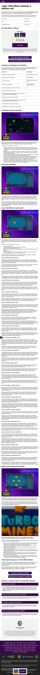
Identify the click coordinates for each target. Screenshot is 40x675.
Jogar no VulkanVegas (32, 650)
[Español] (34, 14)
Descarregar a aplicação (8, 644)
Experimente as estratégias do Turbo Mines (20, 60)
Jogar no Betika (26, 644)
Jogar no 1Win (12, 642)
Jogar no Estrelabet (27, 645)
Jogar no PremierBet (9, 648)
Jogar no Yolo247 (16, 652)
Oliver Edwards (20, 628)
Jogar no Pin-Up (16, 647)
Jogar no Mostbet (35, 645)
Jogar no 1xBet (19, 642)
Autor (15, 644)
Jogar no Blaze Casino (6, 645)
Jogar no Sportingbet (8, 650)
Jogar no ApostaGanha (31, 642)
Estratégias (15, 650)
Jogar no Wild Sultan (23, 652)
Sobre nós (24, 642)
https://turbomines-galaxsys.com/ (27, 672)
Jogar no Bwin (12, 645)
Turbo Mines (7, 642)
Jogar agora (20, 45)
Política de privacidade (17, 648)
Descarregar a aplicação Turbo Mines (20, 57)
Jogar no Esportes (19, 645)
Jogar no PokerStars (31, 647)
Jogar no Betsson (33, 644)
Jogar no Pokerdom (23, 647)
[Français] (31, 14)
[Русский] (37, 14)
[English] (29, 14)
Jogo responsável (26, 648)
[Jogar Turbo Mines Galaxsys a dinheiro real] (3, 1)
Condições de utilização (22, 650)
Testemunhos (32, 648)
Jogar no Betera (19, 644)
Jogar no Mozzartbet (8, 647)
